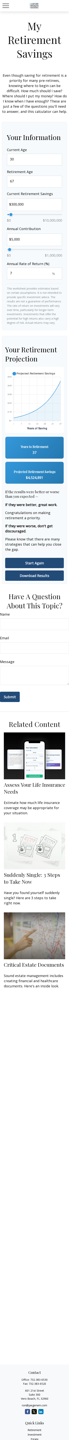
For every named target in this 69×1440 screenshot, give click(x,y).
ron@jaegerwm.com (34, 1405)
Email (4, 638)
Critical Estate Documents (34, 964)
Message (7, 661)
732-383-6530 (39, 1379)
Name (5, 614)
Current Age (17, 149)
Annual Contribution (24, 228)
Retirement (34, 1430)
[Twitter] (34, 1411)
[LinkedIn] (41, 1411)
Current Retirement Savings (30, 193)
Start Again (34, 563)
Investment (35, 1434)
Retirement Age (20, 171)
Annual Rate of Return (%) (28, 263)
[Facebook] (27, 1411)
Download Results (34, 575)
